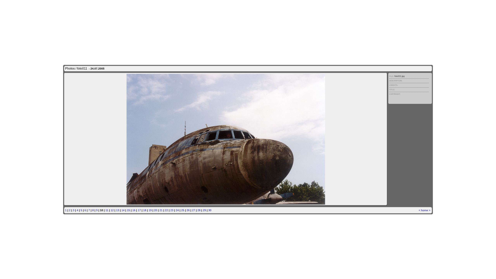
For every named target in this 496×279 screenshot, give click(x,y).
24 (177, 210)
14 (123, 210)
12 (112, 210)
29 (204, 210)
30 (209, 210)
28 (199, 210)
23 (171, 210)
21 (161, 210)
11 (106, 210)
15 (128, 210)
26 (188, 210)
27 (193, 210)
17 (139, 210)
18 (144, 210)
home (424, 210)
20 (155, 210)
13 (117, 210)
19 (150, 210)
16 (133, 210)
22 (166, 210)
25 (182, 210)
